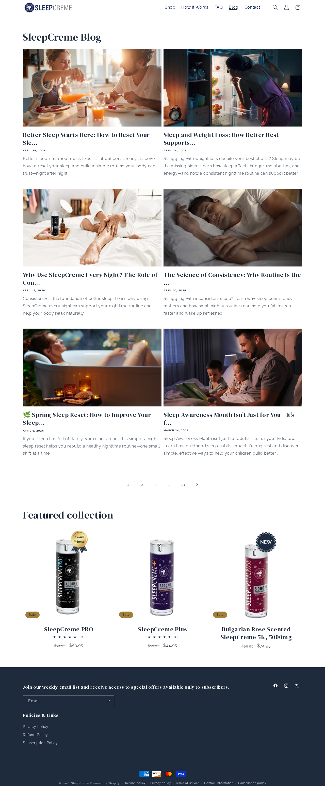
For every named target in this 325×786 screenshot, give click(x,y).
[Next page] (196, 484)
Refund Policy (35, 735)
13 (183, 485)
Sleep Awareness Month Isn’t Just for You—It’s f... (229, 418)
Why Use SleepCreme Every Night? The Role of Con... (90, 279)
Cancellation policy (252, 783)
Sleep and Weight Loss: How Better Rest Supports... (221, 139)
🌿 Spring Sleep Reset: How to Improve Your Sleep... (87, 418)
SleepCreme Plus (162, 629)
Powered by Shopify (105, 783)
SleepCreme (80, 783)
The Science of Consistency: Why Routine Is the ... (232, 279)
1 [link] (128, 484)
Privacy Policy (35, 727)
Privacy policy (160, 783)
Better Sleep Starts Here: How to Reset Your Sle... (86, 139)
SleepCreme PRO (68, 629)
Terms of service (187, 783)
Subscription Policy (40, 743)
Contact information (218, 783)
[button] (275, 7)
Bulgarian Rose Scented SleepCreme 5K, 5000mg (256, 633)
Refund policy (135, 783)
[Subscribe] (108, 701)
